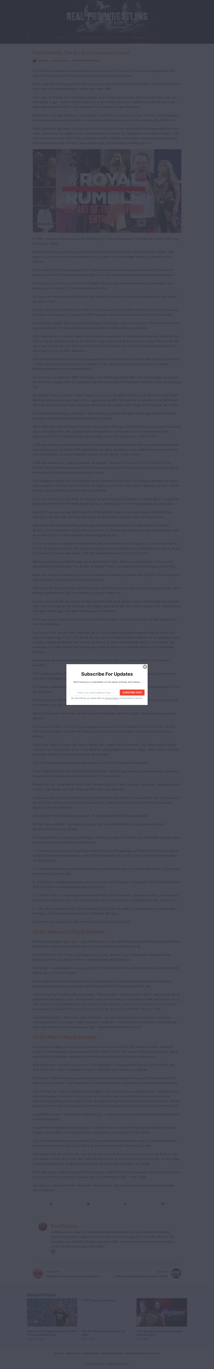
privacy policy (111, 698)
